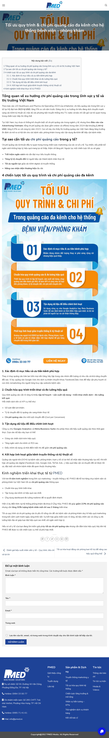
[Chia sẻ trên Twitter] (52, 539)
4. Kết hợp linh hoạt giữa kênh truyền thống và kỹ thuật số (34, 85)
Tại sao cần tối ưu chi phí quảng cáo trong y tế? (25, 69)
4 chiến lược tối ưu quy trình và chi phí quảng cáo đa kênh (29, 72)
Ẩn (50, 61)
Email (8, 610)
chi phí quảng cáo (45, 139)
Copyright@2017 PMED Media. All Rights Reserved (54, 734)
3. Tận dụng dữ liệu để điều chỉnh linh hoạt (27, 82)
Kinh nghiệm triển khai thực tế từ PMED (22, 88)
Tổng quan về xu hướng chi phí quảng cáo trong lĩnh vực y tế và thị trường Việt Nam (41, 66)
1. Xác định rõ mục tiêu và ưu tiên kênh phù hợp (29, 75)
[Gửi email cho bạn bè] (57, 539)
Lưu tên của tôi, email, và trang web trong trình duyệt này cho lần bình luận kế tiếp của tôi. (51, 635)
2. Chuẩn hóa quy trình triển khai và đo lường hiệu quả (32, 79)
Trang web (10, 623)
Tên (7, 598)
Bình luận (10, 575)
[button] (3, 5)
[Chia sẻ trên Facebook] (47, 539)
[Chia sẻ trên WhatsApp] (42, 539)
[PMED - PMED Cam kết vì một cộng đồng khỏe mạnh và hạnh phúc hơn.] (54, 5)
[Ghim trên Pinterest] (62, 539)
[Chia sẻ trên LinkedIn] (66, 539)
